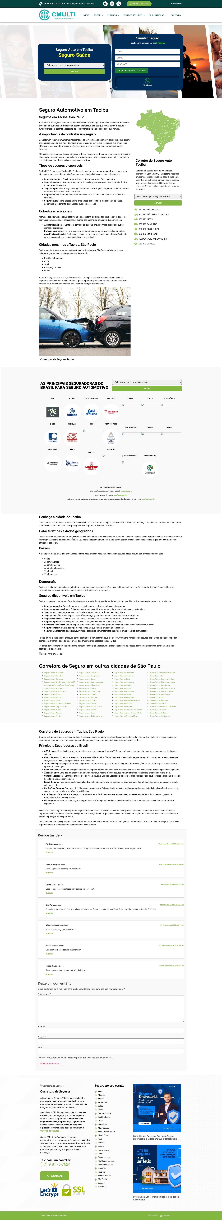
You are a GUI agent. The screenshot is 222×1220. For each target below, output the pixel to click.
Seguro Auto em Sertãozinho (160, 716)
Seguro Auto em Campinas (53, 679)
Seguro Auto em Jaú (157, 697)
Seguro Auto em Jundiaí (52, 716)
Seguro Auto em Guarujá (87, 694)
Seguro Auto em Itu (156, 676)
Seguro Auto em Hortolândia (125, 697)
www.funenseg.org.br (120, 495)
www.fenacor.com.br (148, 499)
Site (40, 1047)
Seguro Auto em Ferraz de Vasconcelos (128, 710)
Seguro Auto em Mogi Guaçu (160, 694)
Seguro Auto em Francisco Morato (126, 716)
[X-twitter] (118, 3)
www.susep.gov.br (126, 491)
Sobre (97, 15)
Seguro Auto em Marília (123, 685)
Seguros (112, 15)
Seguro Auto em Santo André (54, 688)
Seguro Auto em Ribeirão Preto (55, 691)
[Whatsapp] (147, 81)
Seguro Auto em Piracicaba (88, 673)
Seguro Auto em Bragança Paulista (162, 679)
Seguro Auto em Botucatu (159, 701)
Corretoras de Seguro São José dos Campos (59, 685)
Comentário (44, 994)
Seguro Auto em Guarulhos (53, 676)
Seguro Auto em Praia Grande (89, 691)
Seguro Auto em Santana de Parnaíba (163, 707)
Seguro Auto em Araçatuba (124, 707)
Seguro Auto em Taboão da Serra (90, 707)
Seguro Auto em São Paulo (53, 673)
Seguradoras (156, 15)
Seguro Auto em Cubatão (158, 713)
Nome (41, 1027)
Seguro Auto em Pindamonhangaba (162, 682)
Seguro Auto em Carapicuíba (89, 676)
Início (86, 15)
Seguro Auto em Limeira (87, 701)
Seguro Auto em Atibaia (158, 704)
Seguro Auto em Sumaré (87, 710)
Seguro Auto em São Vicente (89, 685)
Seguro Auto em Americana (124, 682)
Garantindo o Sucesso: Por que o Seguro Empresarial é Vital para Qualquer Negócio (155, 1137)
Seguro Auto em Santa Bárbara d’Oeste (128, 713)
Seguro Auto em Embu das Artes (90, 716)
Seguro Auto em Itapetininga (160, 685)
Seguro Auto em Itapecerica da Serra (162, 673)
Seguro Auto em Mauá (52, 701)
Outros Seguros (133, 15)
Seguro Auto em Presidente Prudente (127, 701)
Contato (176, 15)
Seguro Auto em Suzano (87, 704)
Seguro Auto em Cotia (122, 679)
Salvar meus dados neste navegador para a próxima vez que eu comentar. (76, 1058)
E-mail (42, 1037)
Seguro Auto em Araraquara (124, 691)
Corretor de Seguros (49, 1131)
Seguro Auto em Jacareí (123, 694)
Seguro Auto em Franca (87, 688)
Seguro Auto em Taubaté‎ (88, 697)
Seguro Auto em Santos (52, 710)
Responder (49, 852)
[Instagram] (112, 3)
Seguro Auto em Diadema (53, 713)
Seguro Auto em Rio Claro (123, 704)
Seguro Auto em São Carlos (124, 673)
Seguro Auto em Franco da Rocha (161, 691)
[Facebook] (105, 3)
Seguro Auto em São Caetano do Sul (162, 688)
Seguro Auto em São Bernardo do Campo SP (59, 682)
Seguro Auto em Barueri (87, 713)
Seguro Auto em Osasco (52, 694)
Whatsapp (148, 85)
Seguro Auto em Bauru (87, 679)
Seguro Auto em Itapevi (123, 688)
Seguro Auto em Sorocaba (53, 697)
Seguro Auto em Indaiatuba (124, 676)
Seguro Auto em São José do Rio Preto (57, 704)
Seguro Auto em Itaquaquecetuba (91, 682)
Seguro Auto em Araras (158, 710)
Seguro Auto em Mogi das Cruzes (55, 707)
